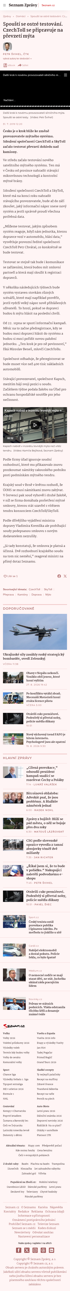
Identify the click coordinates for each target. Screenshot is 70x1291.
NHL (5, 1099)
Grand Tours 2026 (46, 1062)
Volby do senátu (12, 1058)
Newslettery (22, 1232)
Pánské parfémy (34, 1197)
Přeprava (8, 594)
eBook (11, 65)
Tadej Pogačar (44, 1053)
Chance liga (9, 1075)
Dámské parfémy (37, 1187)
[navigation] (4, 5)
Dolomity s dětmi (12, 1135)
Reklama (37, 1211)
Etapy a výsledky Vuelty (50, 1043)
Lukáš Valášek (45, 784)
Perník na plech (45, 1099)
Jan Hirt (41, 1048)
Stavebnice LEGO (16, 1187)
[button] (65, 75)
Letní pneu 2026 (46, 1111)
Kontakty (10, 1211)
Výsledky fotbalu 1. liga (15, 1079)
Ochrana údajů (54, 1211)
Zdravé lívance (45, 1084)
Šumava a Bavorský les (15, 1121)
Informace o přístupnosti (34, 1216)
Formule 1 (8, 1094)
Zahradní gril (29, 1174)
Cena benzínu (44, 1151)
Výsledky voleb (11, 1048)
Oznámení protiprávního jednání (33, 1220)
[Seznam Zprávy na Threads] (43, 1250)
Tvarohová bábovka (47, 1089)
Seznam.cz (48, 5)
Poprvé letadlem (12, 1116)
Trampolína (58, 1164)
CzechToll (34, 589)
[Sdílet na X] (65, 576)
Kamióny (23, 594)
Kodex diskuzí (47, 1228)
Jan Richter (43, 857)
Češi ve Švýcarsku (13, 1126)
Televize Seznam (48, 1224)
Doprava (37, 594)
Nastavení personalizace (34, 1236)
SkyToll (48, 589)
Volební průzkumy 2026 (16, 1043)
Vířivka (42, 1174)
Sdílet (25, 65)
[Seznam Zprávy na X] (26, 1250)
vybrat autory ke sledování (16, 58)
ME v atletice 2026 (13, 1089)
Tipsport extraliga (13, 1084)
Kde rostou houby (25, 1151)
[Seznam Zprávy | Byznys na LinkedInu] (51, 1250)
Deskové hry (17, 1192)
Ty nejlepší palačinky (48, 1075)
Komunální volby (12, 1062)
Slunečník (12, 1169)
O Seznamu (28, 1207)
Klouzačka (26, 1169)
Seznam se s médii (24, 1228)
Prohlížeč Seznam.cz (22, 1224)
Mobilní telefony (48, 1182)
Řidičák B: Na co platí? (49, 1126)
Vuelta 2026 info (46, 1038)
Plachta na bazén (40, 1164)
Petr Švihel (12, 54)
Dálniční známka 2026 (49, 1116)
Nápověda (56, 1207)
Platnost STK (44, 1135)
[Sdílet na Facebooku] (59, 576)
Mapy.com (34, 1146)
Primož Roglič (44, 1058)
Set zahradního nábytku (47, 1169)
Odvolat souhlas (42, 1232)
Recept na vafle (45, 1094)
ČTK (26, 54)
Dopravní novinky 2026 (50, 1121)
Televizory (32, 1192)
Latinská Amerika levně (16, 1130)
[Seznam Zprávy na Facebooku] (18, 1250)
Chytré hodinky (48, 1192)
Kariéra (43, 1207)
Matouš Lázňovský (49, 831)
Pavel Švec (43, 904)
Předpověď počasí (52, 1146)
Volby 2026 (9, 1038)
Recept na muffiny (47, 1079)
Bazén (25, 1164)
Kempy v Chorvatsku (14, 1111)
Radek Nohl (44, 810)
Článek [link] (8, 415)
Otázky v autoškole (47, 1130)
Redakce (23, 1211)
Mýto (48, 594)
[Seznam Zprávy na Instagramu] (35, 1250)
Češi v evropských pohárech (33, 1155)
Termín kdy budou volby (16, 1053)
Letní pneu (55, 1187)
